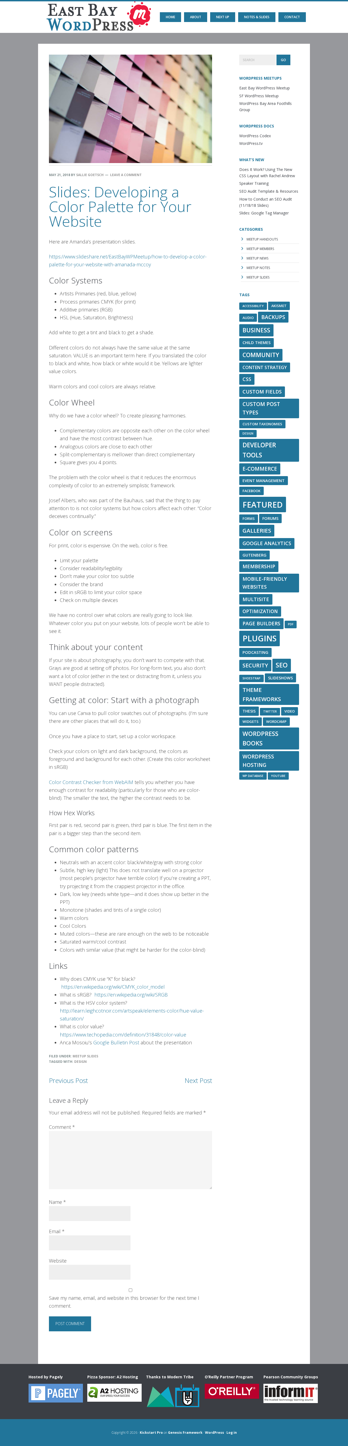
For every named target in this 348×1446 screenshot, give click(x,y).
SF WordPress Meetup (259, 95)
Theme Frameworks (262, 694)
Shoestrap (251, 678)
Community (261, 355)
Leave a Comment (126, 175)
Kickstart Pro (151, 1432)
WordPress (214, 1432)
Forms (249, 518)
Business (256, 330)
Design (80, 1061)
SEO (282, 665)
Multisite (256, 599)
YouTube (278, 776)
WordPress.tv (251, 143)
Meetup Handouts (262, 239)
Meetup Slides (85, 1056)
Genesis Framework (185, 1432)
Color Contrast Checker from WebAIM (91, 782)
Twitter (270, 711)
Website (58, 1260)
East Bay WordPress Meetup (63, 12)
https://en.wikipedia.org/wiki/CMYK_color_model (113, 986)
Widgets (251, 721)
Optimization (260, 611)
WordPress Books (260, 738)
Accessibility (253, 306)
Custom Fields (262, 391)
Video (289, 711)
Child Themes (257, 342)
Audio (248, 317)
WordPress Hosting (258, 761)
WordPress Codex (255, 135)
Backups (273, 317)
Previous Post (68, 1080)
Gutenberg (254, 555)
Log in (231, 1432)
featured (263, 504)
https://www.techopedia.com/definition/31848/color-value (123, 1034)
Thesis (249, 711)
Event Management (264, 480)
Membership (259, 566)
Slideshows (280, 677)
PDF (290, 624)
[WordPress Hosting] (56, 1400)
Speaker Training (254, 183)
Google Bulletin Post (116, 1042)
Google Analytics (267, 543)
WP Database (253, 776)
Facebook (251, 490)
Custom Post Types (261, 408)
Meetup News (257, 258)
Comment (62, 1127)
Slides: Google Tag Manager (264, 213)
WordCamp (276, 721)
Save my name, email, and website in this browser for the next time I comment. (124, 1302)
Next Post (198, 1080)
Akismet (279, 305)
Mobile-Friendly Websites (265, 583)
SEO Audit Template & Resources (268, 191)
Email (57, 1231)
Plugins (259, 638)
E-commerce (260, 468)
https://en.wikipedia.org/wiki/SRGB (131, 994)
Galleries (257, 530)
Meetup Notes (258, 268)
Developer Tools (259, 450)
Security (255, 665)
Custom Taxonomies (262, 423)
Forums (270, 518)
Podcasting (255, 652)
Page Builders (261, 623)
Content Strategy (265, 367)
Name (57, 1202)
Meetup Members (260, 248)
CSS (247, 379)
